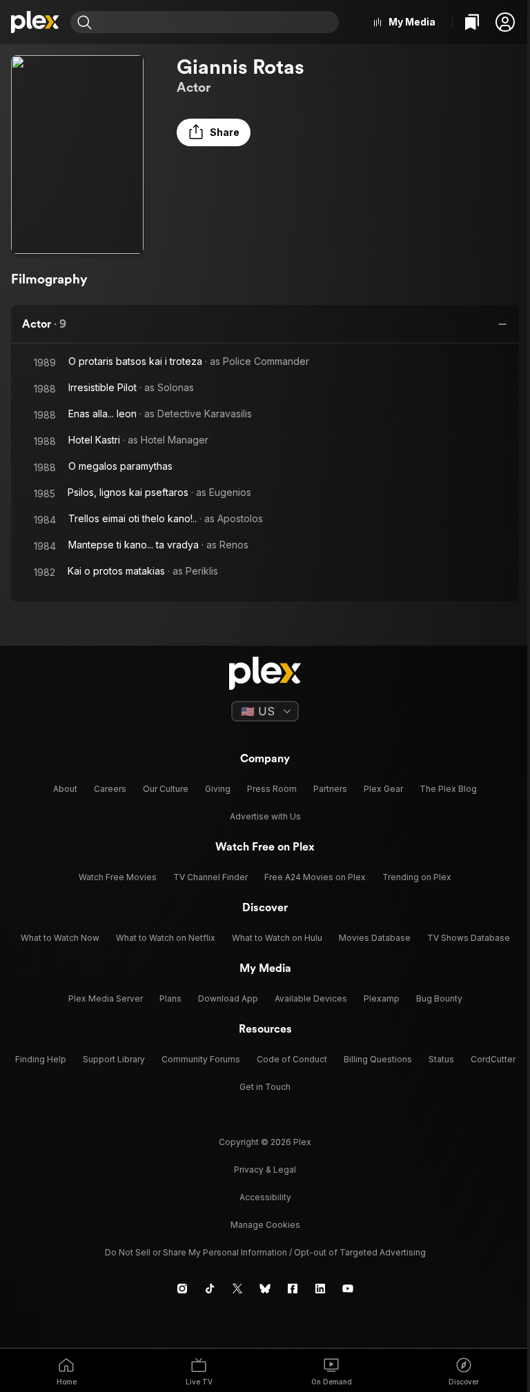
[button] (505, 22)
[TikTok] (210, 1288)
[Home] (35, 22)
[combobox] (217, 22)
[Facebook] (292, 1288)
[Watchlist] (472, 22)
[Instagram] (182, 1288)
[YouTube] (348, 1288)
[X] (237, 1288)
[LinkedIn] (320, 1288)
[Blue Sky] (265, 1288)
